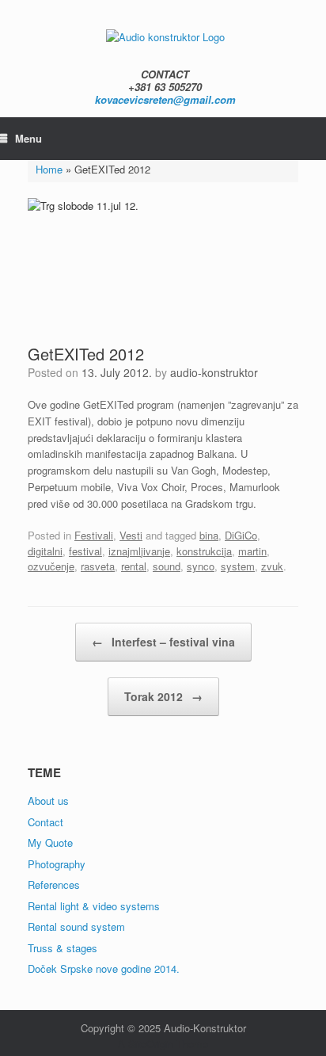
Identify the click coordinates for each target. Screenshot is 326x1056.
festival (85, 550)
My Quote (50, 842)
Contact (45, 821)
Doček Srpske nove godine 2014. (104, 968)
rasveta (98, 566)
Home (49, 169)
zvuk (272, 566)
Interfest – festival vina (163, 642)
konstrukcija (204, 550)
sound (166, 566)
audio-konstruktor (214, 372)
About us (48, 800)
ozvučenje (51, 566)
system (238, 566)
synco (200, 566)
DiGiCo (241, 535)
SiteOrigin (150, 1043)
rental (133, 566)
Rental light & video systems (94, 905)
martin (252, 550)
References (54, 884)
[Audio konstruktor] (165, 36)
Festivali (93, 535)
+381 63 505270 (165, 86)
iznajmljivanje (139, 550)
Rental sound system (76, 926)
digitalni (45, 550)
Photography (56, 863)
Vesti (130, 535)
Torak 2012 (163, 696)
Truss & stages (62, 947)
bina (208, 535)
